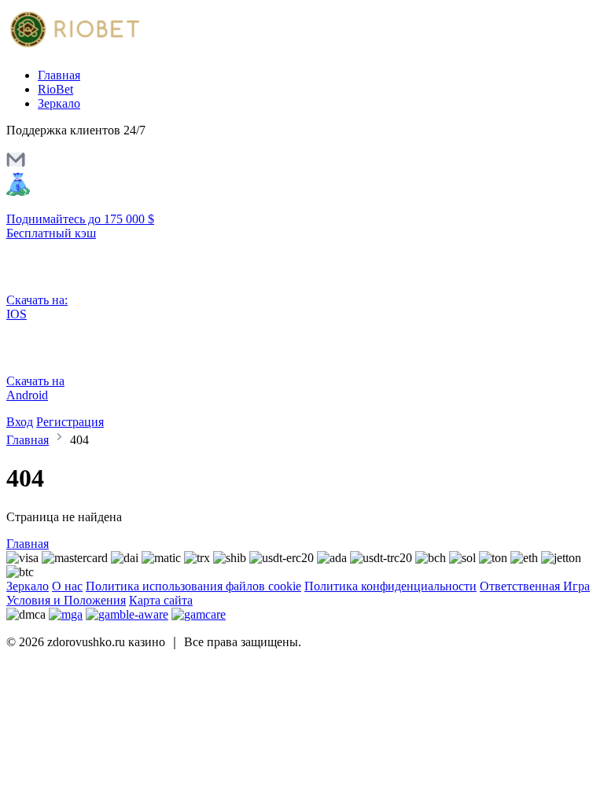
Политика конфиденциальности (390, 586)
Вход (19, 421)
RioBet (55, 89)
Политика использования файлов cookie (193, 586)
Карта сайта (161, 600)
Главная (59, 75)
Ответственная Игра (535, 586)
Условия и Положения (66, 600)
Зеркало (59, 103)
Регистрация (70, 421)
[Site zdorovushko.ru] (72, 48)
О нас (67, 586)
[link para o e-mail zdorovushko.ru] (15, 164)
